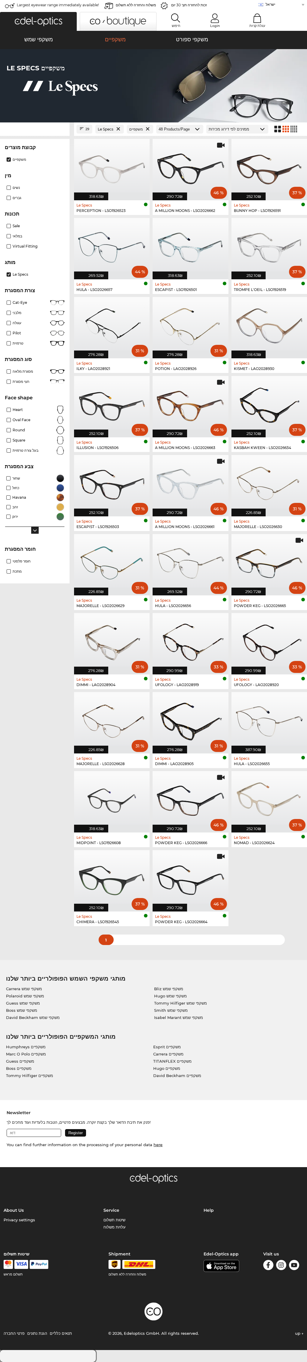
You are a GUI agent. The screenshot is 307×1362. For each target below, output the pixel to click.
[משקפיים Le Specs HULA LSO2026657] (112, 245)
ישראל (270, 4)
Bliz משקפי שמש (168, 988)
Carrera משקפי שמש (24, 988)
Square (19, 440)
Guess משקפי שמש (23, 1003)
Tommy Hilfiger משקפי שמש (180, 1003)
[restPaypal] (39, 1264)
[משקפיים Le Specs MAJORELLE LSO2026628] (112, 719)
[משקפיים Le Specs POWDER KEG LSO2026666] (190, 798)
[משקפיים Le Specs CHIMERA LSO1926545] (112, 877)
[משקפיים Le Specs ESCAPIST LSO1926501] (190, 245)
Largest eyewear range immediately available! (58, 5)
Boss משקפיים (18, 1068)
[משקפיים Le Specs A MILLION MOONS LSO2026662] (190, 166)
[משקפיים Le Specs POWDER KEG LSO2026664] (190, 877)
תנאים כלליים (61, 1333)
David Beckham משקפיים (177, 1075)
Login (215, 26)
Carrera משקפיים (168, 1054)
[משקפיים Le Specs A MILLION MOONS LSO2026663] (190, 403)
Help (209, 1210)
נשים (16, 187)
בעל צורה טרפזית (25, 450)
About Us (14, 1210)
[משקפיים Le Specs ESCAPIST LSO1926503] (112, 482)
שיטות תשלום (114, 1219)
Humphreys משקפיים (26, 1046)
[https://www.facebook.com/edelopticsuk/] (268, 1266)
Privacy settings (19, 1219)
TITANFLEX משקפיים (172, 1061)
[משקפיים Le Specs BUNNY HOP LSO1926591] (269, 166)
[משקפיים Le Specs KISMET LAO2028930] (269, 324)
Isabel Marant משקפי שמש (178, 1017)
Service (111, 1210)
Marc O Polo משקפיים (26, 1054)
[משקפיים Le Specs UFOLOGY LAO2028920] (269, 640)
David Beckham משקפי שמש (33, 1017)
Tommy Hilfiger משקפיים (29, 1075)
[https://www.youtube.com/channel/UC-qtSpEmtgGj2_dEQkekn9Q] (294, 1266)
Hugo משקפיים (166, 1068)
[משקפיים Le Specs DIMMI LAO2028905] (190, 719)
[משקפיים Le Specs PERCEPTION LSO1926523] (112, 166)
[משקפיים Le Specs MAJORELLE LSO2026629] (112, 561)
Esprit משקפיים (167, 1046)
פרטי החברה (14, 1333)
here (158, 1144)
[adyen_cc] (8, 1264)
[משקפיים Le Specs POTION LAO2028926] (190, 324)
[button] (38, 21)
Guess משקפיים (20, 1061)
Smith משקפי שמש (171, 1010)
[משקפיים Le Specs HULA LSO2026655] (269, 719)
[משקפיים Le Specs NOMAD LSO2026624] (269, 798)
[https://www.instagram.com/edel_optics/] (281, 1266)
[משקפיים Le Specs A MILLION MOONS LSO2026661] (190, 482)
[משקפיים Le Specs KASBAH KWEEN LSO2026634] (269, 403)
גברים (17, 197)
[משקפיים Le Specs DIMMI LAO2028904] (112, 640)
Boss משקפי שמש (21, 1010)
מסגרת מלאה (23, 371)
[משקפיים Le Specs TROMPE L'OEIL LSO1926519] (269, 245)
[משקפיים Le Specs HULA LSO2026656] (190, 561)
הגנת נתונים (37, 1333)
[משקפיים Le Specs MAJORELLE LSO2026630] (269, 482)
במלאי (17, 236)
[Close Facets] (35, 129)
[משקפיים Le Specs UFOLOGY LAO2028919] (190, 640)
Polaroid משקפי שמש (25, 996)
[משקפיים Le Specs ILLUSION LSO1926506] (112, 403)
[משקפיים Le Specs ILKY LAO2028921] (112, 324)
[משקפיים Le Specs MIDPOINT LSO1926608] (112, 798)
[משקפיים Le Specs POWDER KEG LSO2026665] (269, 561)
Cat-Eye (20, 302)
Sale (16, 226)
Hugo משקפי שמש (170, 996)
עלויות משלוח (114, 1227)
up (298, 1333)
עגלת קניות (257, 26)
